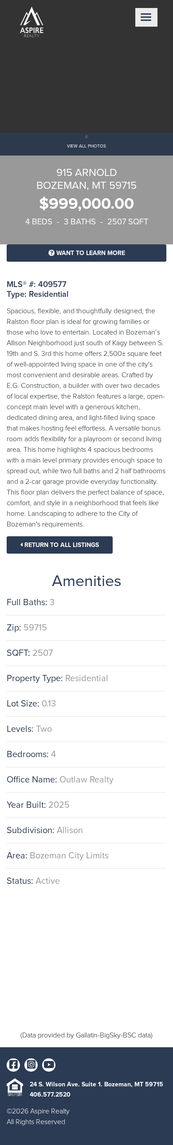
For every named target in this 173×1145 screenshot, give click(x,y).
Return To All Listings (61, 545)
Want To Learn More (90, 253)
